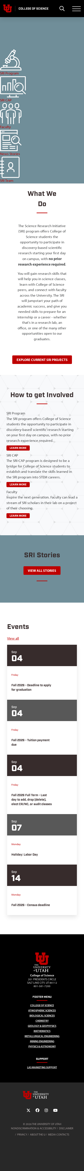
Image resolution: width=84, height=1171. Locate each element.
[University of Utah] (42, 1095)
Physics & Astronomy (42, 1046)
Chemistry (42, 1020)
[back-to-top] (79, 1162)
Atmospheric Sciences (42, 1010)
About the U (37, 1134)
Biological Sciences (42, 1015)
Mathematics (42, 1031)
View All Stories (42, 570)
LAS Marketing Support (42, 1067)
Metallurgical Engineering (42, 1036)
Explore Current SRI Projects (42, 360)
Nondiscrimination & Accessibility (33, 1128)
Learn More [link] (18, 447)
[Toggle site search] (62, 8)
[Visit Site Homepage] (42, 971)
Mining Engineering (42, 1041)
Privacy (22, 1134)
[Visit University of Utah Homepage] (7, 8)
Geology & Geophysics (42, 1026)
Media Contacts (58, 1134)
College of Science (42, 1005)
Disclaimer (66, 1128)
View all (13, 638)
